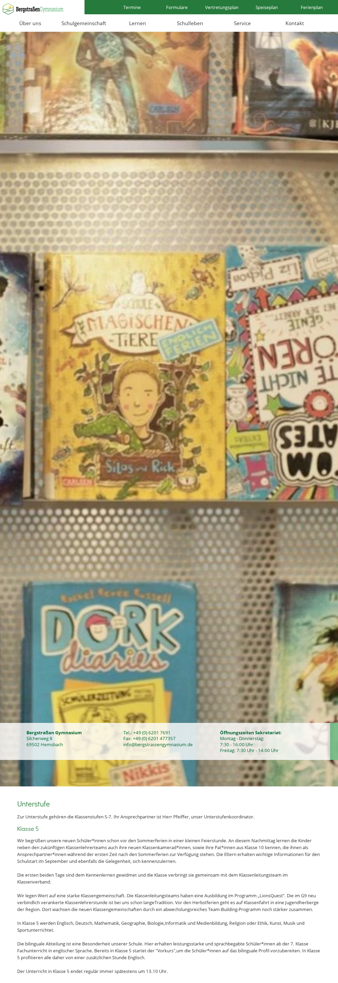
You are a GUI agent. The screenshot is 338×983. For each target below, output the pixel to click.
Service (242, 23)
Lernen (137, 23)
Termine (132, 7)
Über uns (30, 23)
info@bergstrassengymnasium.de (158, 744)
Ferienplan (312, 7)
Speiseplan (267, 7)
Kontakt (294, 23)
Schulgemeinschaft (84, 23)
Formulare (177, 7)
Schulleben (190, 23)
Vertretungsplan (221, 7)
